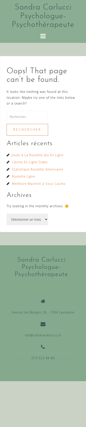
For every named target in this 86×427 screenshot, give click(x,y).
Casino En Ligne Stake (30, 162)
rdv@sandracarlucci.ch (43, 335)
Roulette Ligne (23, 176)
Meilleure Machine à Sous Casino (38, 183)
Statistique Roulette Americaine (37, 169)
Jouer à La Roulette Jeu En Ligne (38, 155)
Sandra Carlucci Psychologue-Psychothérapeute (43, 16)
